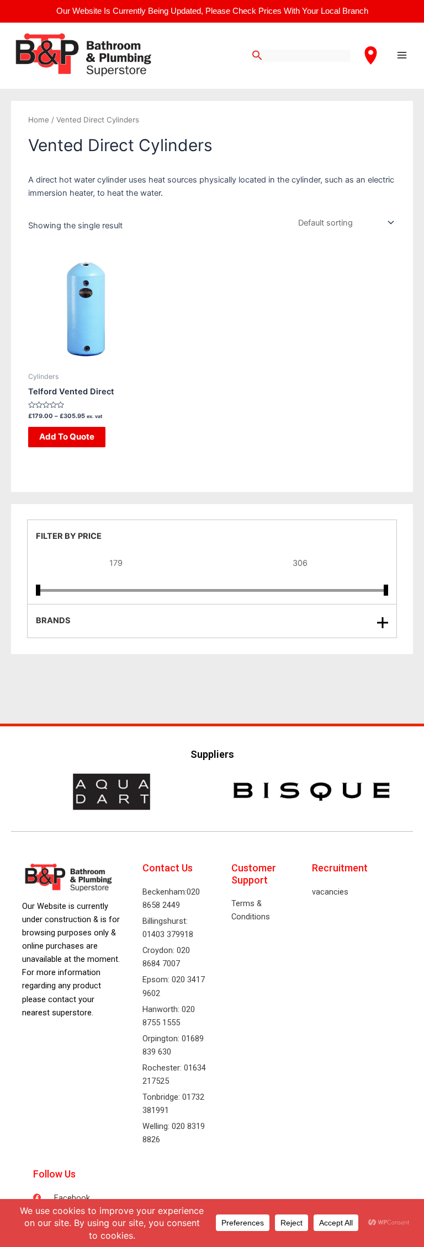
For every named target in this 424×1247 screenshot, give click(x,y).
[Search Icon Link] (257, 56)
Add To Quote (66, 436)
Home (38, 119)
